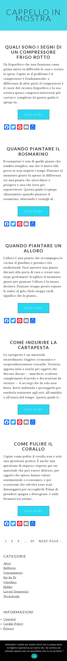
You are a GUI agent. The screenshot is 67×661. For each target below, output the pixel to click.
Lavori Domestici (16, 591)
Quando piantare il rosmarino (33, 151)
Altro (7, 563)
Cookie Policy (13, 623)
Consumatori (13, 572)
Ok (34, 656)
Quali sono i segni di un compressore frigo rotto (33, 52)
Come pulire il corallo (33, 446)
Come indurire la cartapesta (33, 345)
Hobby (8, 587)
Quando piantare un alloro (33, 248)
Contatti (9, 619)
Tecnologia (11, 596)
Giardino (10, 582)
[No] (63, 650)
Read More (33, 114)
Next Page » (50, 541)
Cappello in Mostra (33, 15)
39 (32, 541)
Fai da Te (9, 577)
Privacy (8, 628)
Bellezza (9, 568)
